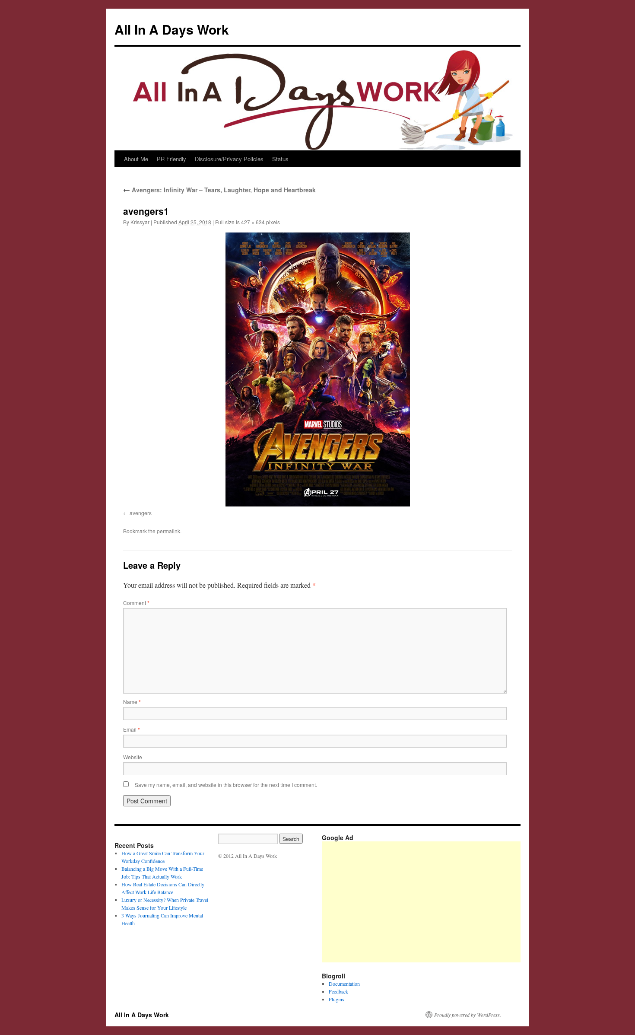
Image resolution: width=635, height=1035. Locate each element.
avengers (141, 512)
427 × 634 (253, 222)
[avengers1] (317, 369)
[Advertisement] (478, 901)
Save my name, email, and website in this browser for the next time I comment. (226, 784)
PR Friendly (171, 159)
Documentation (344, 983)
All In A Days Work (171, 29)
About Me (136, 159)
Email (131, 729)
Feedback (338, 991)
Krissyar (139, 222)
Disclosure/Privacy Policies (229, 159)
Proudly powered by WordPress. (467, 1014)
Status (280, 159)
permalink (168, 531)
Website (132, 757)
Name (132, 701)
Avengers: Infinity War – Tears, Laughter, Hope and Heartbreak (219, 189)
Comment (136, 602)
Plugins (336, 999)
